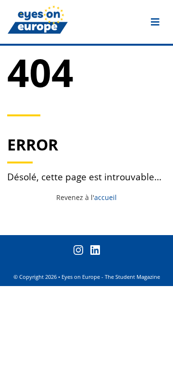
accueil (105, 197)
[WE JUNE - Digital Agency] (162, 364)
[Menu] (155, 22)
